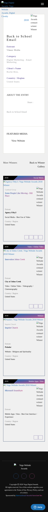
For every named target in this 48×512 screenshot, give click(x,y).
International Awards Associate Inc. (29, 495)
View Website (18, 140)
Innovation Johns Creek (15, 259)
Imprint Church (11, 328)
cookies (25, 493)
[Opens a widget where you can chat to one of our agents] (38, 507)
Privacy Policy (32, 490)
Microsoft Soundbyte (14, 390)
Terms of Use (21, 490)
